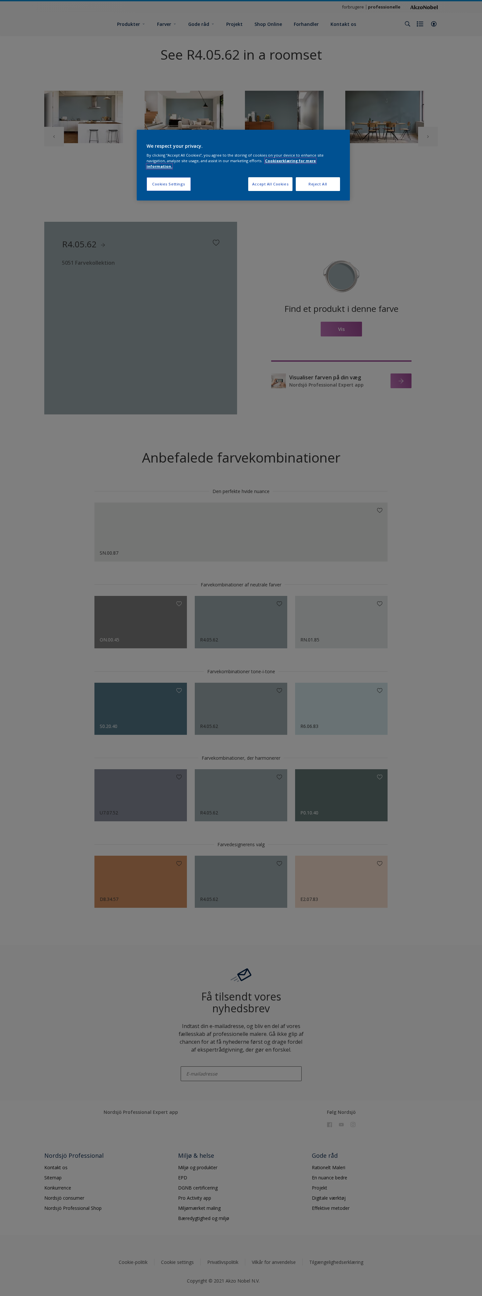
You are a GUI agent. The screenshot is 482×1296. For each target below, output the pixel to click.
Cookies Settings (168, 183)
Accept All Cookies (270, 183)
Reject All (318, 183)
